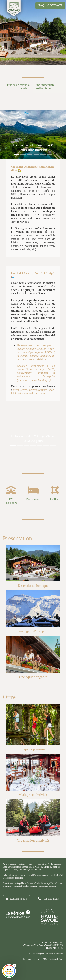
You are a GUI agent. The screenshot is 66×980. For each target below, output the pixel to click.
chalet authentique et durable (29, 864)
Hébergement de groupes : (36, 345)
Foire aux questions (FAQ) (35, 959)
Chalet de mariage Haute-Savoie (48, 883)
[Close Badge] (14, 966)
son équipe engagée (52, 864)
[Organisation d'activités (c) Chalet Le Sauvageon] (33, 817)
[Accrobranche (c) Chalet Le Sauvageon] (33, 724)
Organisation (8, 878)
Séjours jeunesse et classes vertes (17, 875)
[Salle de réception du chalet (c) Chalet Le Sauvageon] (33, 772)
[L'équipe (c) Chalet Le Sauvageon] (33, 654)
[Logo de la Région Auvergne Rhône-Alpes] (16, 914)
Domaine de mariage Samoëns (43, 886)
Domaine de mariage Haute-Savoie (18, 883)
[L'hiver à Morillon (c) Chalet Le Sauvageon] (33, 608)
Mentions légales (55, 959)
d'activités (18, 878)
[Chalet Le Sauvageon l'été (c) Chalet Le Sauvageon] (33, 563)
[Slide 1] (16, 154)
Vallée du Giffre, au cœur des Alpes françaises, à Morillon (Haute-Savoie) (31, 868)
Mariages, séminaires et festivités (47, 875)
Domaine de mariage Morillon (16, 886)
